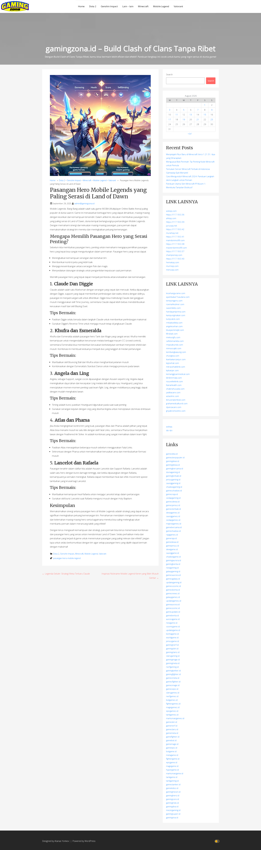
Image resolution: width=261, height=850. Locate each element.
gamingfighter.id (173, 674)
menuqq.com (172, 269)
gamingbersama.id (174, 468)
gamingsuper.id (173, 813)
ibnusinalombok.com (175, 399)
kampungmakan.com (175, 315)
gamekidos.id (172, 788)
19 (184, 119)
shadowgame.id (173, 556)
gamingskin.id (172, 648)
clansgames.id (172, 692)
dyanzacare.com (173, 407)
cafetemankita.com (175, 341)
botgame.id (171, 751)
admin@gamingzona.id (84, 203)
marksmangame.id (174, 773)
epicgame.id (171, 762)
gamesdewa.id (172, 501)
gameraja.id (171, 538)
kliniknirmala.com (174, 377)
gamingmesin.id (173, 791)
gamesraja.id (172, 494)
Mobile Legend (161, 6)
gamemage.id (172, 744)
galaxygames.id (173, 597)
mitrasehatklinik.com (175, 366)
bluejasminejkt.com (175, 330)
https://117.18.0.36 (175, 214)
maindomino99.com (175, 240)
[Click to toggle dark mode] (217, 841)
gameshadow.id (173, 531)
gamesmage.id (172, 685)
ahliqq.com (171, 218)
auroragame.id (173, 619)
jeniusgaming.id (173, 479)
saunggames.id (173, 516)
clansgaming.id (172, 655)
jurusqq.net (171, 225)
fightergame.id (172, 758)
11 (176, 114)
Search (169, 74)
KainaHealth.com (173, 385)
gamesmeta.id (172, 678)
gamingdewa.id (173, 464)
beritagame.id (172, 633)
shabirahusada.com (175, 388)
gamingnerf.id (172, 644)
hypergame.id (172, 769)
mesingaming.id (173, 810)
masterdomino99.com (176, 247)
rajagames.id (172, 534)
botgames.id (172, 700)
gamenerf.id (171, 725)
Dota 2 (92, 6)
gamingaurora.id (173, 560)
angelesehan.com (174, 326)
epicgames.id (172, 711)
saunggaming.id (173, 483)
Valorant (178, 6)
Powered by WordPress (83, 841)
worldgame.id (172, 637)
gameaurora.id (173, 604)
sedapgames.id (173, 520)
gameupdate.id (173, 611)
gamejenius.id (172, 545)
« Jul (189, 133)
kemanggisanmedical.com (178, 374)
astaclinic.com (172, 396)
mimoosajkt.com (173, 348)
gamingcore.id (172, 799)
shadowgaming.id (174, 486)
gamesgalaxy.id (173, 578)
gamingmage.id (173, 659)
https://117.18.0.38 (175, 244)
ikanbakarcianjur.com (176, 359)
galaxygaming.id (173, 571)
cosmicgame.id (173, 626)
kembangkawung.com (176, 352)
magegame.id (172, 766)
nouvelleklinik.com (174, 381)
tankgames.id (172, 714)
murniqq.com (172, 266)
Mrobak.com (172, 333)
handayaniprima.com (175, 311)
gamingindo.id (172, 802)
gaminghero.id (172, 795)
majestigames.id (173, 523)
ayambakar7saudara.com (177, 297)
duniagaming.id (173, 472)
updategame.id (173, 630)
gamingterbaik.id (173, 475)
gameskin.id (171, 722)
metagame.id (172, 755)
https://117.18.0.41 (175, 236)
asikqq (169, 426)
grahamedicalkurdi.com (176, 403)
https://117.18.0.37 (175, 251)
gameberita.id (172, 615)
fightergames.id (173, 703)
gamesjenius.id (173, 505)
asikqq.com (171, 211)
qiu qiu (169, 430)
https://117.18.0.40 (175, 258)
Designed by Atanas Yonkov (55, 841)
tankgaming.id (172, 780)
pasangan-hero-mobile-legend (67, 558)
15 (205, 114)
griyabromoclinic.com (175, 410)
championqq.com (174, 255)
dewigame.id (172, 549)
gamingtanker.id (173, 670)
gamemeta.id (172, 733)
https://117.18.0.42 (175, 229)
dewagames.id (172, 512)
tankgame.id (171, 777)
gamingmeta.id (172, 663)
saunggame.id (172, 553)
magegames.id (172, 707)
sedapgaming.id (173, 498)
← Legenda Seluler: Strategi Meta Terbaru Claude (66, 573)
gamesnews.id (172, 593)
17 (169, 119)
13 (190, 114)
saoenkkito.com (173, 308)
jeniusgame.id (172, 641)
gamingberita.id (173, 564)
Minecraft (143, 6)
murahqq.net (172, 233)
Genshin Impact (109, 6)
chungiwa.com (172, 355)
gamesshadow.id (174, 490)
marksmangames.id (175, 718)
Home (81, 6)
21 (198, 119)
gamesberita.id (173, 589)
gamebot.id (171, 740)
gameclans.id (172, 729)
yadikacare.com (173, 392)
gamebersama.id (174, 527)
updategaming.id (173, 582)
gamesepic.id (172, 689)
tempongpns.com (174, 300)
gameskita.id (172, 453)
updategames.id (173, 600)
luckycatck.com (173, 319)
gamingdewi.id (172, 461)
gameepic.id (171, 747)
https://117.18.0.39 (175, 222)
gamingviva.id (172, 817)
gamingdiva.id (172, 806)
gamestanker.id (173, 784)
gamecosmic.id (173, 608)
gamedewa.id (172, 542)
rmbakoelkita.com (174, 322)
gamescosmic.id (173, 586)
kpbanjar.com (172, 370)
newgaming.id (172, 567)
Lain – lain (127, 6)
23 (212, 119)
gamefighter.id (172, 736)
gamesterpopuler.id (175, 457)
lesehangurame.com (175, 293)
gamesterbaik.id (173, 509)
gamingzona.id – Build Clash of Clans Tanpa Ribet (130, 48)
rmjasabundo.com (174, 344)
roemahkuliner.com (175, 304)
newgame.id (171, 622)
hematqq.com (172, 262)
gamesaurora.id (173, 575)
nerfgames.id (172, 696)
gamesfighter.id (173, 681)
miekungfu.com (173, 337)
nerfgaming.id (172, 666)
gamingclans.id (172, 652)
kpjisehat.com (172, 363)
